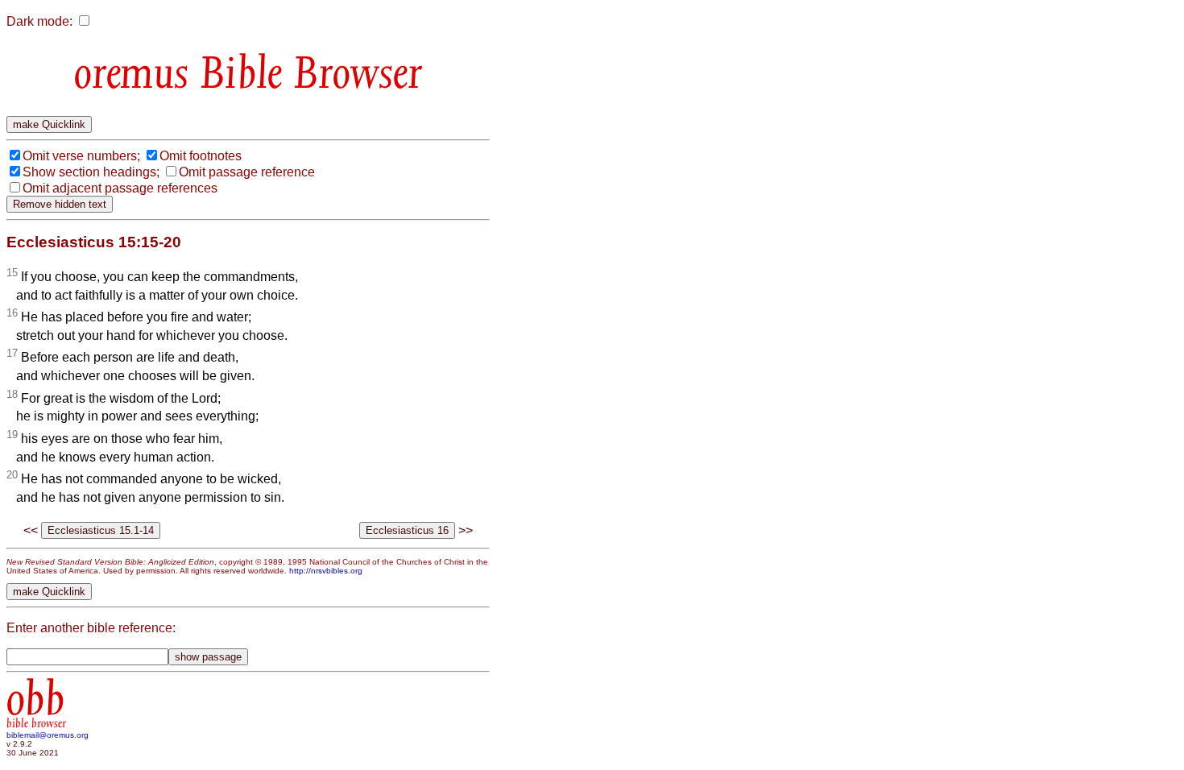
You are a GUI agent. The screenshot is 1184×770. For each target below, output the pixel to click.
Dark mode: (39, 21)
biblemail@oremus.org (47, 735)
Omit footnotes (200, 156)
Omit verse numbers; (81, 156)
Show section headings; (91, 172)
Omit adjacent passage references (120, 188)
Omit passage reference (247, 172)
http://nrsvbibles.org (325, 570)
